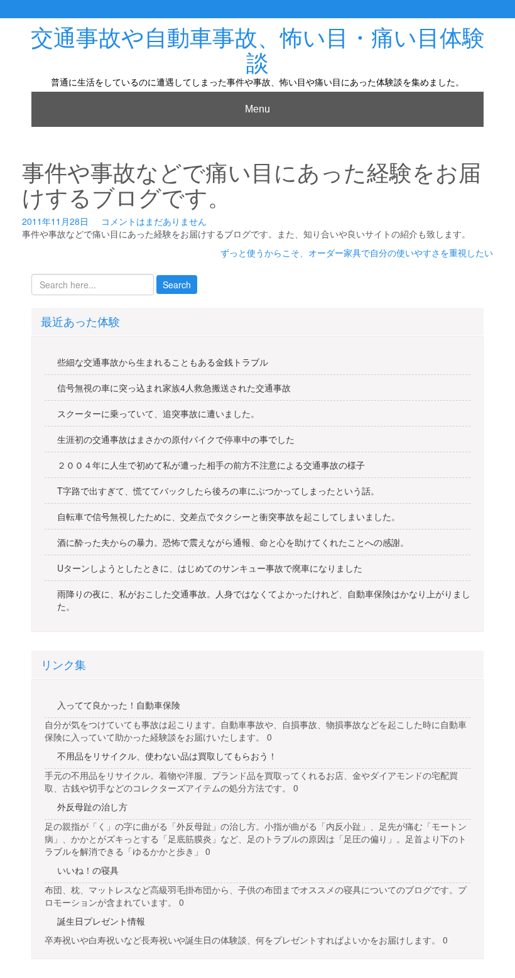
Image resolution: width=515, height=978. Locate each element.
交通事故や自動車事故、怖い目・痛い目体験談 (258, 50)
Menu (257, 109)
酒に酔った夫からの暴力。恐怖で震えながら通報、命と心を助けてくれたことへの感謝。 (233, 542)
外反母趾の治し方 (92, 806)
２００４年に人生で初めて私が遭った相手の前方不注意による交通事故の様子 (211, 465)
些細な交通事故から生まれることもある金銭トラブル (162, 362)
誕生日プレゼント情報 (101, 921)
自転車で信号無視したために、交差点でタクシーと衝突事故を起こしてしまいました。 (228, 516)
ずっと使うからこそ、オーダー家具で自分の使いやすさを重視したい (356, 252)
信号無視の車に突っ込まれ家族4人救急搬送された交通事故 (174, 387)
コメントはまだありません (154, 221)
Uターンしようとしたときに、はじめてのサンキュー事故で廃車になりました (209, 568)
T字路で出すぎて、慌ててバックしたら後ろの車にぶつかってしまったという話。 (218, 490)
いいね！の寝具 (88, 870)
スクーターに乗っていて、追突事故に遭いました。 (158, 413)
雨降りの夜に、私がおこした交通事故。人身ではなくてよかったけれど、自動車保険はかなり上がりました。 (263, 599)
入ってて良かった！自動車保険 (118, 704)
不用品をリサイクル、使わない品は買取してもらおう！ (167, 755)
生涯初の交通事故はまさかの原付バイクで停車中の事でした (176, 439)
